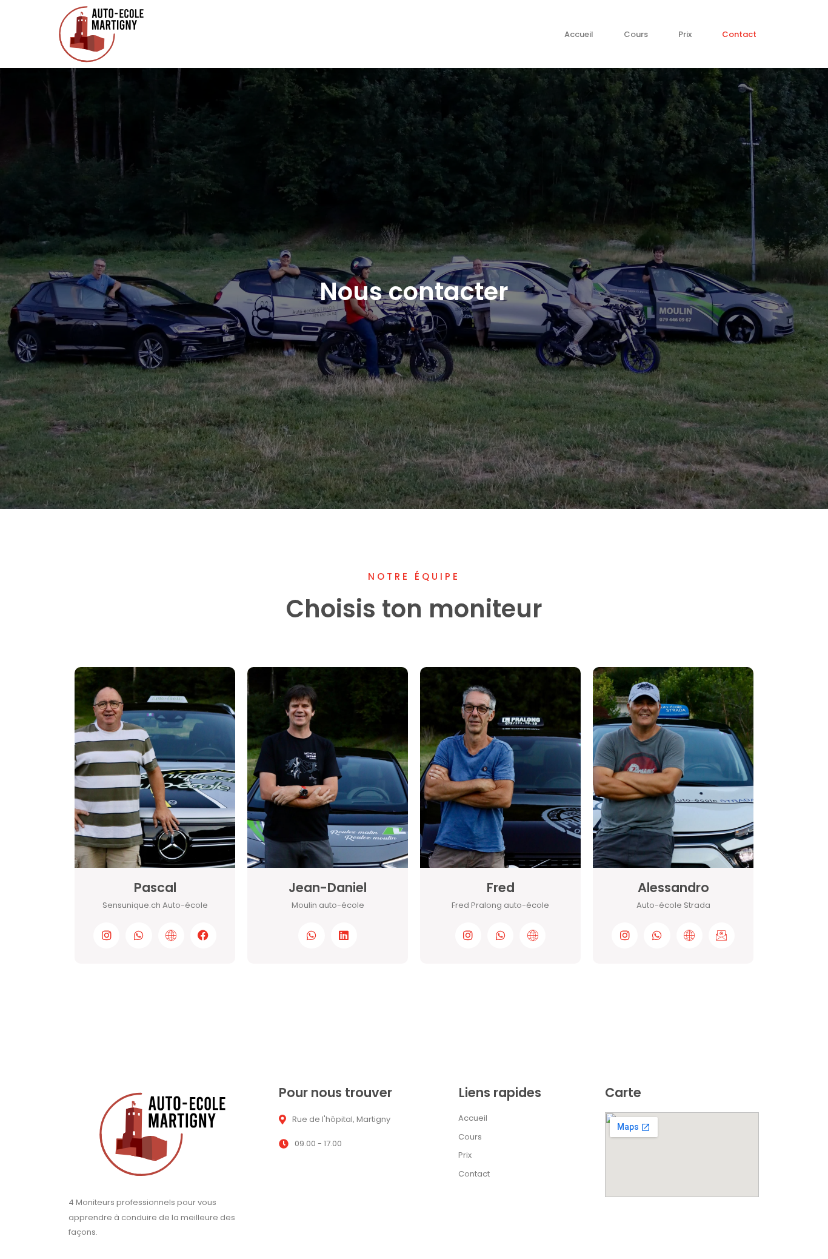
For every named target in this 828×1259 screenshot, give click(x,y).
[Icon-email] (722, 935)
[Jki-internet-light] (171, 935)
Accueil (578, 37)
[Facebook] (203, 935)
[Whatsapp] (138, 935)
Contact (739, 37)
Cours (636, 37)
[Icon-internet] (532, 935)
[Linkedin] (344, 935)
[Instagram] (106, 935)
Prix (685, 37)
